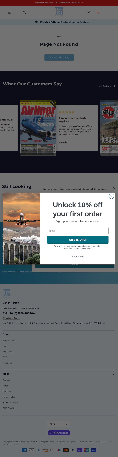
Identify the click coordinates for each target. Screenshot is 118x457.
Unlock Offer (77, 239)
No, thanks (78, 256)
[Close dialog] (111, 196)
